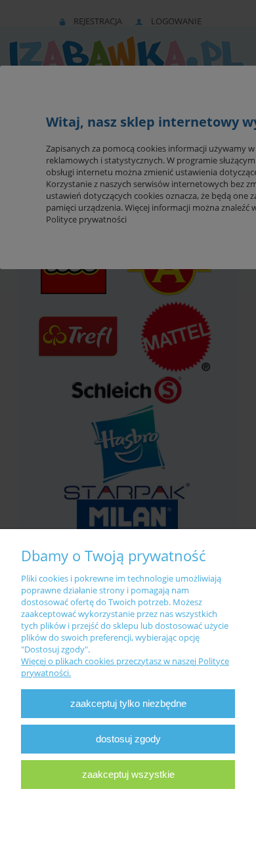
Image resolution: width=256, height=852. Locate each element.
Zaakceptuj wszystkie (128, 774)
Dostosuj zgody (128, 738)
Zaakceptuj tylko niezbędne (128, 703)
